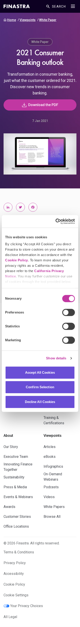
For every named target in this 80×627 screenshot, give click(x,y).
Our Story (11, 447)
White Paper (47, 20)
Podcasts (51, 487)
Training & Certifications (54, 420)
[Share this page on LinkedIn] (8, 207)
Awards (9, 507)
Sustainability (14, 477)
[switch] (68, 312)
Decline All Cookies (40, 402)
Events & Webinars (18, 497)
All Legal (10, 617)
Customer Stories (17, 516)
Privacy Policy (15, 563)
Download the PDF (43, 105)
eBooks (50, 456)
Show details (56, 358)
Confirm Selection (40, 387)
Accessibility (14, 574)
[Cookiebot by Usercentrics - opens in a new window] (56, 221)
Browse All (52, 516)
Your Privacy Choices (26, 606)
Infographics (53, 466)
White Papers (54, 507)
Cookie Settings (16, 595)
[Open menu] (73, 6)
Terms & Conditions (19, 552)
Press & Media (15, 487)
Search (59, 6)
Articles (50, 447)
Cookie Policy (16, 260)
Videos (49, 497)
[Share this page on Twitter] (20, 207)
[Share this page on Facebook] (32, 207)
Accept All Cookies (40, 372)
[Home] (17, 6)
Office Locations (16, 526)
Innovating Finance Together (18, 467)
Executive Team (16, 456)
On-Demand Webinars (53, 477)
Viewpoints (28, 20)
